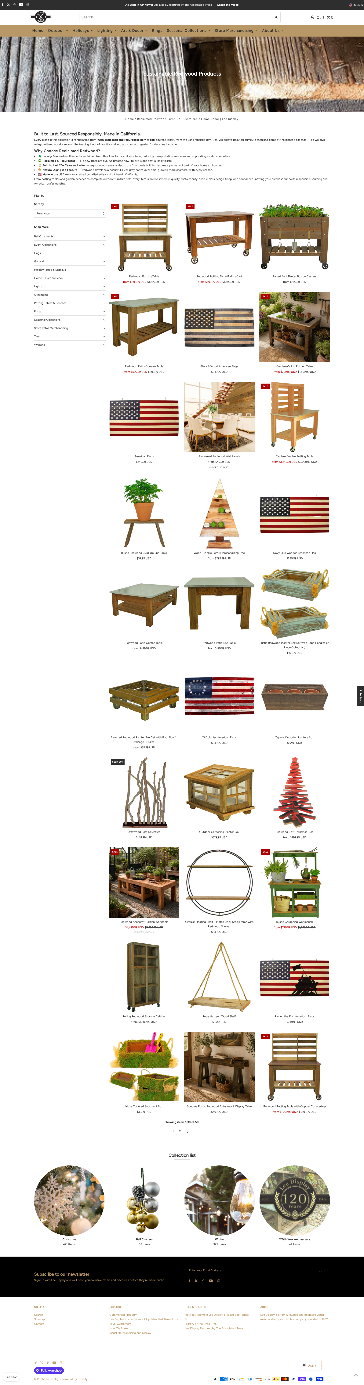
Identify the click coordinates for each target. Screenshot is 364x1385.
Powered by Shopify (75, 1379)
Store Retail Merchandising (51, 328)
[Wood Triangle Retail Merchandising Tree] (219, 513)
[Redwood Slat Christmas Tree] (294, 792)
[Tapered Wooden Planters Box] (294, 698)
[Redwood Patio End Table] (219, 603)
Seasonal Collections (47, 319)
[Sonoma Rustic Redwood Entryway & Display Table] (219, 1067)
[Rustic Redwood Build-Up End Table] (144, 513)
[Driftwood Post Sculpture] (144, 792)
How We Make (118, 1328)
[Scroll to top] (356, 1375)
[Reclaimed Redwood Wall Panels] (219, 417)
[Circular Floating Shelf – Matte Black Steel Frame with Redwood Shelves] (219, 882)
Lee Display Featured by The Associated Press (214, 1328)
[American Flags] (144, 417)
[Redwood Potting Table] (144, 237)
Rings (37, 311)
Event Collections (45, 244)
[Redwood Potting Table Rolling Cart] (219, 237)
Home (129, 119)
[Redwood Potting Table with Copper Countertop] (294, 1067)
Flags (37, 253)
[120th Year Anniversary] (295, 1200)
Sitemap (39, 1319)
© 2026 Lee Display (47, 1379)
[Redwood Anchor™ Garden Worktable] (144, 882)
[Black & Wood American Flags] (219, 327)
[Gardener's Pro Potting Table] (294, 327)
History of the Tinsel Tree (201, 1324)
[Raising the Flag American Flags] (294, 977)
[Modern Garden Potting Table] (294, 417)
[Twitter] (8, 5)
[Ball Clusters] (144, 1200)
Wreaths (39, 344)
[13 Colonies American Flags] (219, 698)
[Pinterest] (14, 5)
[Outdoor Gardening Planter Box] (219, 792)
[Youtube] (20, 5)
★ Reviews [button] (360, 696)
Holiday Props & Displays (50, 269)
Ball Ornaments (43, 236)
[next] (188, 1131)
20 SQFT (224, 467)
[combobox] (175, 17)
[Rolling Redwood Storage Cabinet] (144, 977)
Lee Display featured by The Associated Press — (182, 4)
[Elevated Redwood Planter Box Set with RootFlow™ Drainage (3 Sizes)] (144, 698)
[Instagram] (27, 5)
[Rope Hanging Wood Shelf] (219, 977)
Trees (37, 336)
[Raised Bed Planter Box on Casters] (294, 237)
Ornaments (41, 294)
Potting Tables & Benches (50, 303)
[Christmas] (69, 1200)
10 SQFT (213, 467)
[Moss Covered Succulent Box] (144, 1067)
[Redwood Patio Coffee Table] (144, 603)
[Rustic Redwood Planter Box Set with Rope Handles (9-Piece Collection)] (294, 603)
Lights (38, 286)
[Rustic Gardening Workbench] (294, 882)
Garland (39, 261)
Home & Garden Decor (48, 278)
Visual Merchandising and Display (130, 1333)
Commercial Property (123, 1314)
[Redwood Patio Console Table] (144, 327)
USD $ (358, 5)
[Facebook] (2, 5)
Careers (39, 1324)
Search (38, 1314)
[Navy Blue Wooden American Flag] (294, 513)
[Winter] (219, 1200)
